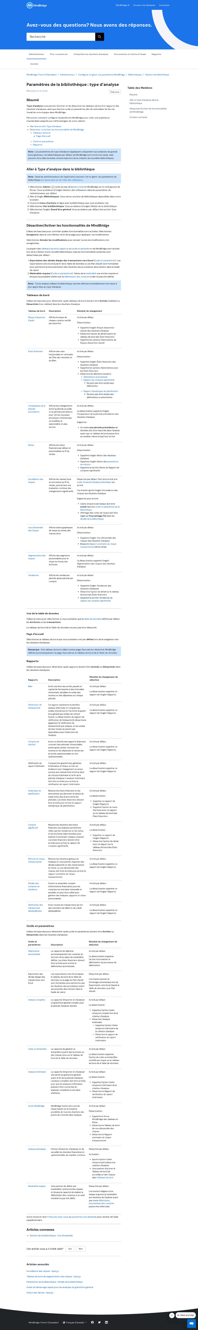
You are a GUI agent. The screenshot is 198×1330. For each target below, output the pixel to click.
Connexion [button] (164, 5)
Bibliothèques (135, 74)
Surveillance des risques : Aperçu (43, 1271)
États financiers (35, 351)
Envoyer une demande (144, 5)
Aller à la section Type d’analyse (45, 126)
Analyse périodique (37, 1149)
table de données (92, 618)
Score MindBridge (36, 1106)
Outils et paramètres (43, 141)
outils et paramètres (82, 248)
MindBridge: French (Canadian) (41, 74)
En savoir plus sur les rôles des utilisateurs (62, 180)
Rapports (156, 54)
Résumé (133, 94)
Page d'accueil (43, 136)
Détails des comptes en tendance (34, 886)
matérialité (91, 273)
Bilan (30, 686)
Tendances (33, 575)
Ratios (31, 445)
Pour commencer (59, 54)
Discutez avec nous (58, 1216)
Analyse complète (36, 1000)
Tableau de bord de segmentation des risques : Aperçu (54, 1276)
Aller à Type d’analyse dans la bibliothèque (144, 101)
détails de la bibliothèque (92, 519)
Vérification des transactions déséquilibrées (35, 908)
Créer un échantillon (37, 1049)
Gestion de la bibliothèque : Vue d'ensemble (51, 1235)
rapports (63, 248)
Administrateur (36, 54)
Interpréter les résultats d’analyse (91, 54)
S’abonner (114, 92)
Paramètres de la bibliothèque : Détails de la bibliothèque (55, 1281)
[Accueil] (37, 5)
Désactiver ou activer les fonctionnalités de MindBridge (57, 129)
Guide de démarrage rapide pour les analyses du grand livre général (60, 1287)
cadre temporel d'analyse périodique (94, 482)
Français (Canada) (75, 1322)
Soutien (34, 63)
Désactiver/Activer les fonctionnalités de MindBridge (148, 110)
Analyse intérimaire (37, 1072)
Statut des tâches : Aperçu (40, 1292)
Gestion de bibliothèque (157, 74)
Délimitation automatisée (95, 377)
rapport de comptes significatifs (95, 600)
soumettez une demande (84, 1216)
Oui (70, 1248)
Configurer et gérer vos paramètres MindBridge (101, 74)
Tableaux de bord (41, 132)
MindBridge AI (122, 5)
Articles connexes (138, 117)
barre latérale (80, 186)
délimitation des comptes (77, 276)
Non (81, 1248)
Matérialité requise (37, 1186)
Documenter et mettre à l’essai (130, 54)
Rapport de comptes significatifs (99, 380)
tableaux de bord (49, 248)
